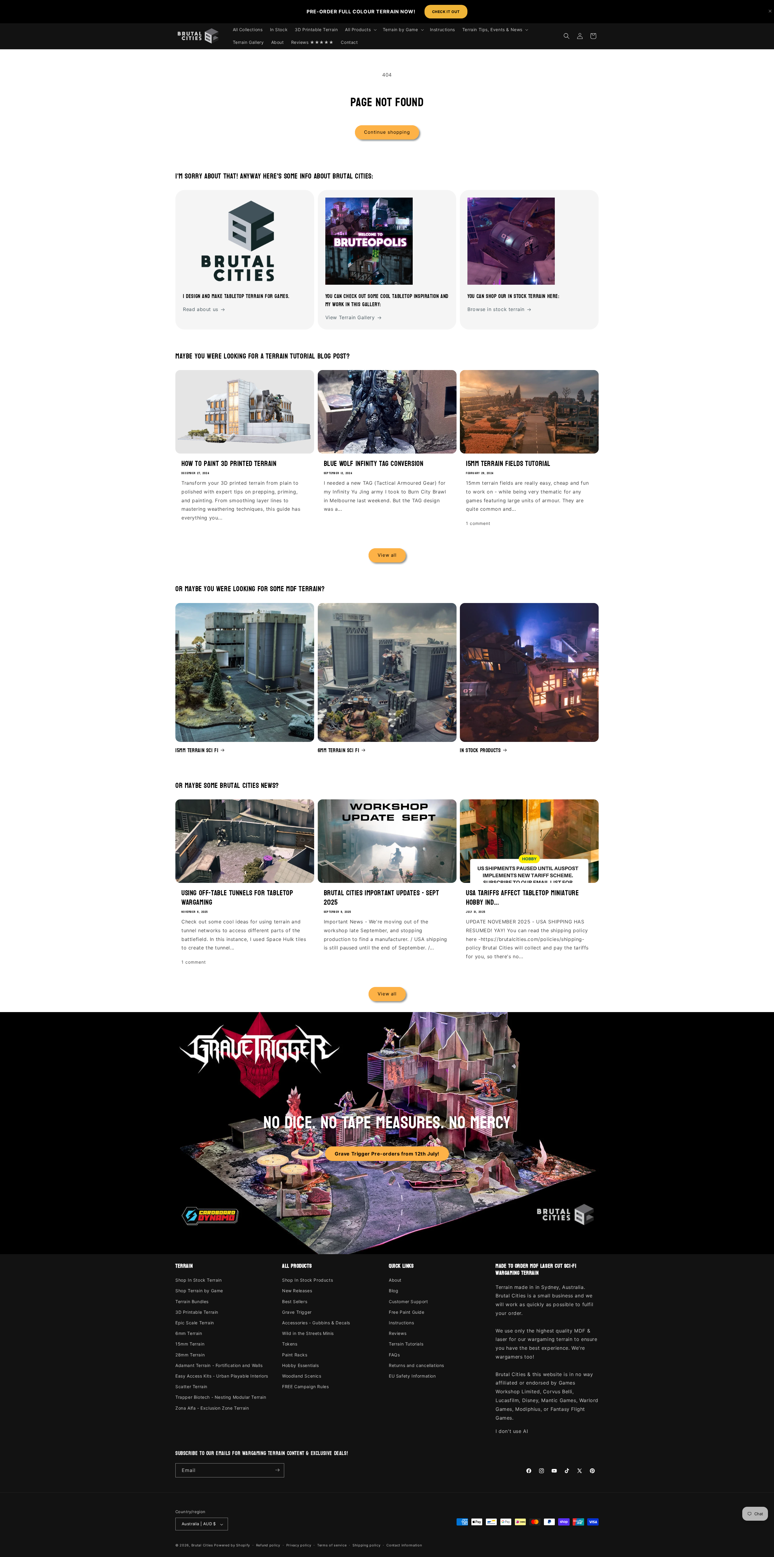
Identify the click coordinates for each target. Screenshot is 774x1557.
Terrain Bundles (192, 1301)
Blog (393, 1290)
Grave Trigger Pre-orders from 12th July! (387, 1154)
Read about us (200, 309)
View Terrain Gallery (350, 318)
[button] (360, 29)
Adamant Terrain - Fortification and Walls (219, 1365)
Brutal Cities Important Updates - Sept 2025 (381, 897)
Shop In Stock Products (307, 1280)
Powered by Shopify (232, 1545)
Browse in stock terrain (496, 309)
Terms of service (331, 1545)
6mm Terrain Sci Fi (338, 750)
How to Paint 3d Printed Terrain (229, 463)
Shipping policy (367, 1545)
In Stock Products (480, 750)
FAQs (394, 1354)
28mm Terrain (190, 1354)
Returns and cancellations (416, 1365)
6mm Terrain (188, 1333)
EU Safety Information (412, 1375)
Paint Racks (294, 1354)
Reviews (397, 1333)
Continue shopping (387, 132)
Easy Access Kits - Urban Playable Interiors (221, 1375)
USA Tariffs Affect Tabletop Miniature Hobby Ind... (522, 897)
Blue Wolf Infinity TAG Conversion (374, 463)
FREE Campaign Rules (305, 1386)
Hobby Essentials (300, 1365)
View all (387, 555)
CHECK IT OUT (446, 11)
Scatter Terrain (191, 1386)
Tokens (290, 1344)
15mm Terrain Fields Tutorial (508, 463)
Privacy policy (298, 1545)
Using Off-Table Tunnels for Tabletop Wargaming (237, 897)
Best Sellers (294, 1301)
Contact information (404, 1545)
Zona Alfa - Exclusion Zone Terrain (212, 1408)
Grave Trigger (297, 1312)
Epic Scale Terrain (194, 1323)
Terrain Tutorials (406, 1344)
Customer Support (408, 1301)
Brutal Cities (202, 1545)
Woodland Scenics (301, 1375)
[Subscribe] (277, 1470)
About (395, 1280)
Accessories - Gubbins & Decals (316, 1323)
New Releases (297, 1290)
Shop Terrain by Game (199, 1290)
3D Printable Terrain (196, 1312)
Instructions (401, 1323)
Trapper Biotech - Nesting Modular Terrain (220, 1397)
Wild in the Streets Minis (308, 1333)
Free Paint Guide (406, 1312)
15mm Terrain (189, 1344)
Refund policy (268, 1545)
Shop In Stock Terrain (198, 1280)
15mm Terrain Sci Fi (196, 750)
